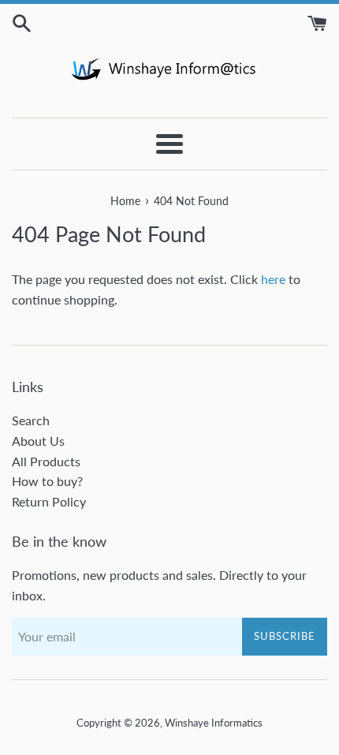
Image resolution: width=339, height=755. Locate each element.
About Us (38, 440)
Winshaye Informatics (214, 722)
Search (31, 420)
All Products (46, 461)
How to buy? (47, 480)
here (273, 278)
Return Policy (49, 501)
